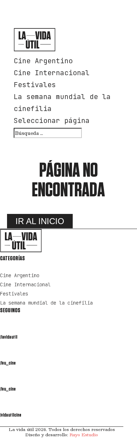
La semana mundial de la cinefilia (46, 303)
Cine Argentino (43, 60)
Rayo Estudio (84, 434)
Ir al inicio (39, 221)
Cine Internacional (52, 72)
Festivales (35, 84)
